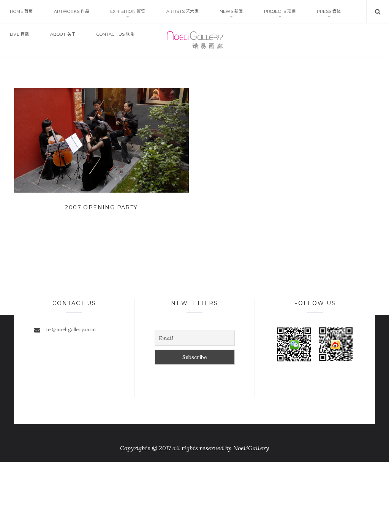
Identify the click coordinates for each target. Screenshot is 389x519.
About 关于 (63, 34)
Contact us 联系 (115, 34)
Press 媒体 (329, 11)
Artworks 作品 (71, 11)
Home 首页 (21, 11)
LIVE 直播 (19, 34)
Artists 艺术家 (182, 11)
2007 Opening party (101, 207)
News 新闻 (231, 11)
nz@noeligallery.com (71, 329)
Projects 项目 (280, 11)
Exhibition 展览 (127, 11)
